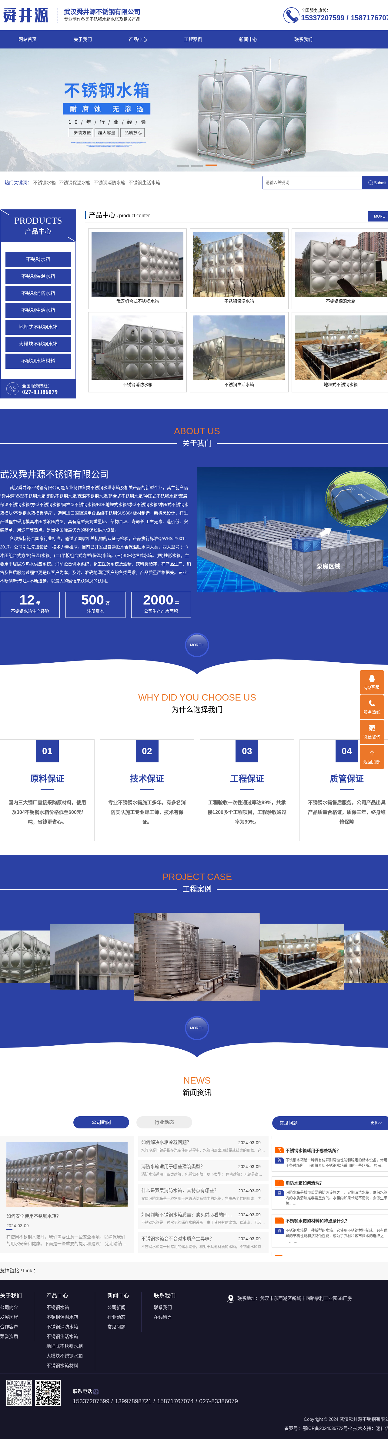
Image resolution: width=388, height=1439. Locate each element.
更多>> (376, 1123)
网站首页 (27, 39)
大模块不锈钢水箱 (38, 344)
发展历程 (9, 1317)
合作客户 (9, 1326)
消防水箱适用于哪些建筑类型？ (173, 1166)
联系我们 (303, 39)
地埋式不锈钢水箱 (38, 327)
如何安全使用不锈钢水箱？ (33, 1216)
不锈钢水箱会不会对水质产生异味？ (177, 1238)
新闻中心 (248, 39)
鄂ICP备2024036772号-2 (327, 1428)
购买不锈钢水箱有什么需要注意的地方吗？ (326, 1239)
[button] (183, 166)
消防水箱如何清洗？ (305, 1164)
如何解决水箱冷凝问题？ (166, 1142)
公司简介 (9, 1307)
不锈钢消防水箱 (109, 182)
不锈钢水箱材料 (38, 361)
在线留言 (163, 1317)
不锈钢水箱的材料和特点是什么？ (317, 1202)
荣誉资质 (9, 1336)
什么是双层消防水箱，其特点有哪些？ (180, 1190)
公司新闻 (101, 1122)
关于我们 (83, 39)
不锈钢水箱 (44, 182)
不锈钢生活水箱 (144, 182)
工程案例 (193, 39)
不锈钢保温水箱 (75, 182)
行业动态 (164, 1122)
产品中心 (138, 39)
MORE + (197, 645)
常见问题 (116, 1326)
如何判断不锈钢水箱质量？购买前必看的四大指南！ (193, 1214)
